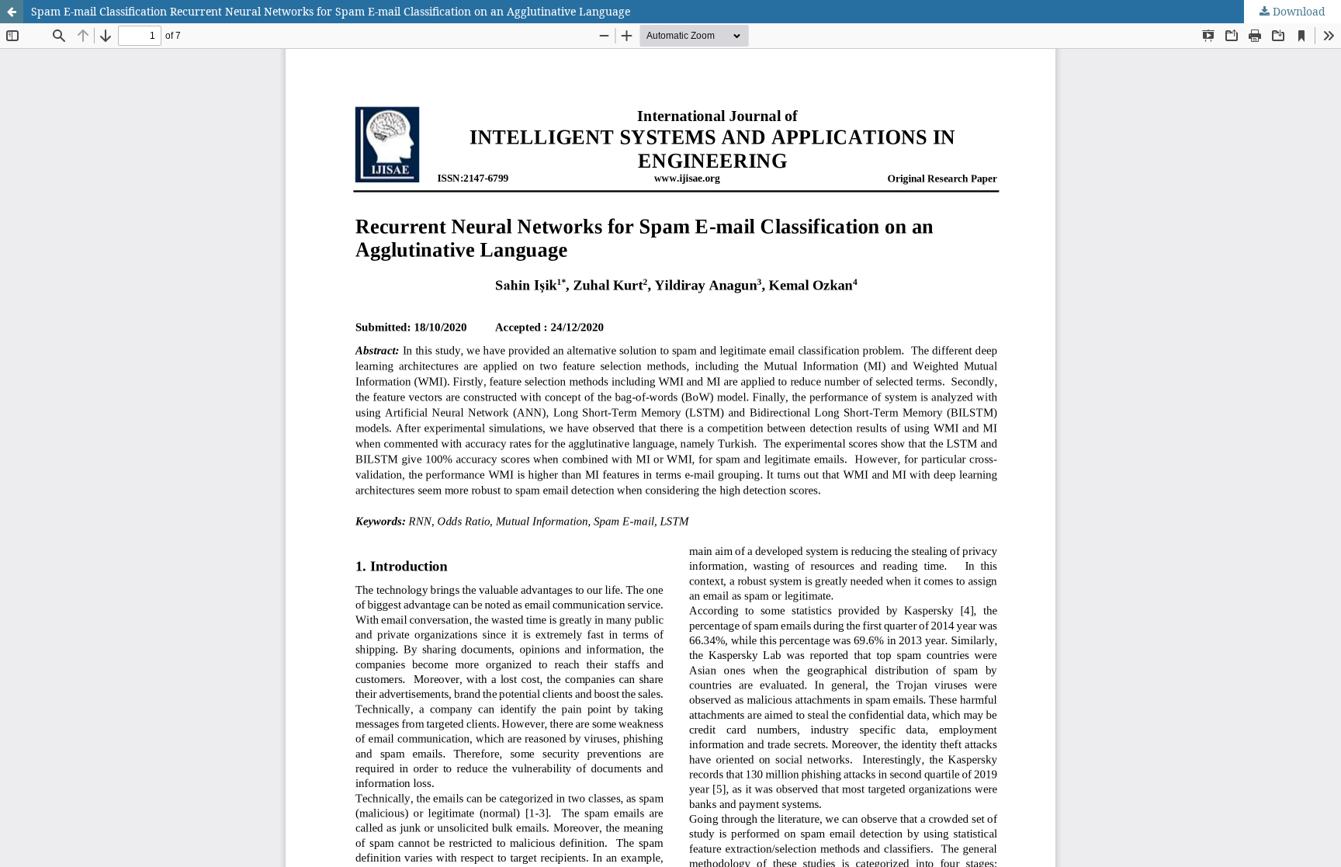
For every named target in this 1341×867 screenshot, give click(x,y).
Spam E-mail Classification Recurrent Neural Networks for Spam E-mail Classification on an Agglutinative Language (330, 11)
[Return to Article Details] (11, 11)
